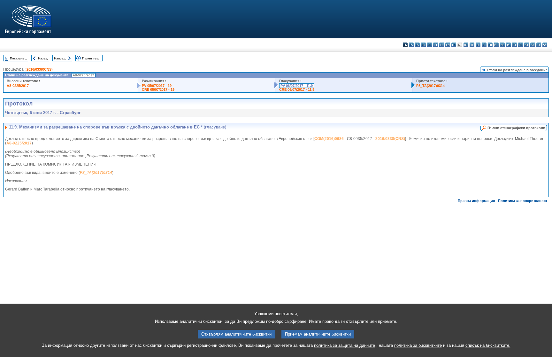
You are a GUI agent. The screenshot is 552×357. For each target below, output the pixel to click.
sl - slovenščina (532, 45)
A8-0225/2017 (18, 86)
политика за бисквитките (418, 345)
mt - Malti (496, 45)
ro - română (520, 45)
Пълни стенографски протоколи (516, 128)
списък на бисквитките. (487, 345)
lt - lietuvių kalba (484, 45)
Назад (43, 58)
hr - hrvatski (466, 45)
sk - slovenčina (526, 45)
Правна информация (476, 201)
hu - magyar (490, 45)
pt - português (514, 45)
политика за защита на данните (344, 345)
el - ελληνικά (441, 45)
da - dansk (423, 45)
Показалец (18, 58)
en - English (447, 45)
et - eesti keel (435, 45)
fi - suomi (538, 45)
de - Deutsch (429, 45)
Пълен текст (91, 58)
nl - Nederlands (502, 45)
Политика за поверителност (522, 201)
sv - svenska (544, 45)
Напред (59, 58)
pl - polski (508, 45)
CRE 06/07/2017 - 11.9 (296, 89)
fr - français (453, 45)
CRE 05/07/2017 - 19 (158, 89)
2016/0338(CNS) (40, 69)
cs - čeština (417, 45)
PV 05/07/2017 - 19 (157, 86)
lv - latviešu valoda (478, 45)
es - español (411, 45)
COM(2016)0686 (329, 138)
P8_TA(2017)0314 (430, 86)
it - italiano (472, 45)
